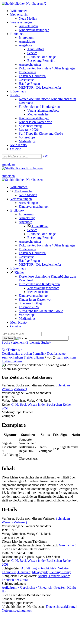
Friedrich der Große (15, 580)
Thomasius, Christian (16, 572)
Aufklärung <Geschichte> (38, 568)
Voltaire (63, 568)
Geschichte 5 (67, 545)
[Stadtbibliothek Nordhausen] (22, 3)
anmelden (8, 164)
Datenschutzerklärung (61, 606)
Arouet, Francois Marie (53, 576)
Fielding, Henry (60, 572)
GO (45, 156)
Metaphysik (40, 572)
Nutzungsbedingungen (17, 610)
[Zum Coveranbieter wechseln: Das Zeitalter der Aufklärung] (30, 365)
